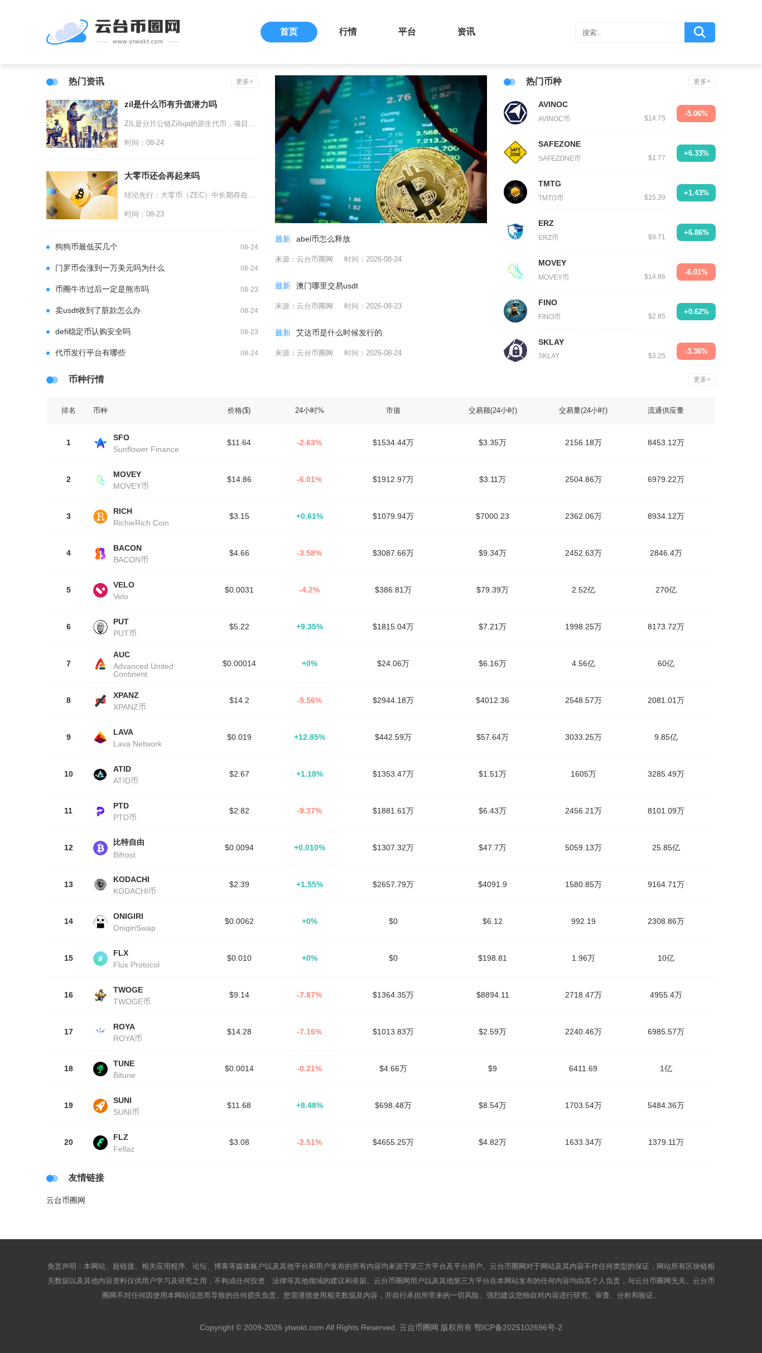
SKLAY (551, 342)
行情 (348, 31)
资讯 (466, 31)
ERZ (546, 223)
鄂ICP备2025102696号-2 (518, 1327)
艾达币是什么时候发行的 (339, 332)
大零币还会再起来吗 (162, 175)
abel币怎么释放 (323, 238)
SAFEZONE (559, 143)
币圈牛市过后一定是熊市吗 (102, 289)
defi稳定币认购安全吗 (93, 331)
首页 (289, 31)
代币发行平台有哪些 (90, 352)
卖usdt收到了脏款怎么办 (98, 310)
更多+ (244, 81)
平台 (407, 31)
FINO (547, 302)
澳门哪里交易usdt (327, 285)
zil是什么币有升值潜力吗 (170, 104)
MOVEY (552, 262)
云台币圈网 (65, 1200)
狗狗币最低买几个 (86, 246)
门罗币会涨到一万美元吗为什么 (110, 267)
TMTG (549, 183)
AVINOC (553, 104)
